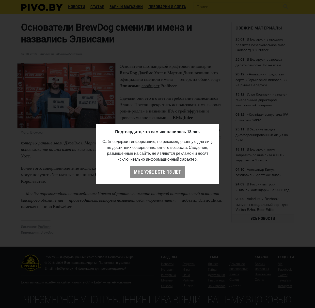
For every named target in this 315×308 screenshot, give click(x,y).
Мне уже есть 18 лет (157, 172)
